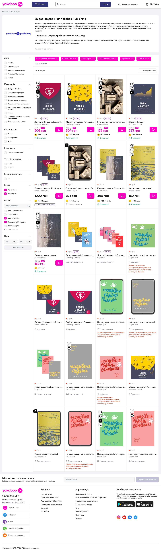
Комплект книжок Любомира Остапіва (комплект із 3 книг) (49, 188)
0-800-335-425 (10, 496)
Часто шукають (82, 512)
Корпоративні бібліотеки (51, 501)
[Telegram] (135, 517)
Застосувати (18, 247)
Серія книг (80, 515)
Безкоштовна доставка (46, 204)
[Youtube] (124, 517)
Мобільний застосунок (129, 489)
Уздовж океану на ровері (140, 188)
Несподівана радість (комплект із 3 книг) (49, 387)
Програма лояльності (50, 497)
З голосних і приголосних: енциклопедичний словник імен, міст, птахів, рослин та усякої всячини (111, 122)
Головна (5, 11)
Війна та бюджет (136, 122)
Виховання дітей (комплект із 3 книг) (80, 255)
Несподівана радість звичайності (143, 322)
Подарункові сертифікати (87, 501)
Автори (79, 519)
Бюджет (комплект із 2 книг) (48, 322)
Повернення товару (84, 504)
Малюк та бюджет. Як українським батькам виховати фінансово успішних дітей (80, 122)
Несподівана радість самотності (111, 387)
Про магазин (46, 494)
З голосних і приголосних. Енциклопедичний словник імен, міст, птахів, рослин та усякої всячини (80, 188)
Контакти (45, 512)
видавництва (15, 11)
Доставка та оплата (84, 494)
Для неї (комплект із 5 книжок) (111, 255)
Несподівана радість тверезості (143, 255)
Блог (78, 508)
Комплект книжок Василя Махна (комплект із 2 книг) (111, 188)
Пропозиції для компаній (51, 504)
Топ (45, 118)
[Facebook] (130, 517)
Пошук (105, 4)
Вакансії (44, 508)
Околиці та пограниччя (45, 255)
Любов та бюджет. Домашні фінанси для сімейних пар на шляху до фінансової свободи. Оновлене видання (80, 322)
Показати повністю (42, 49)
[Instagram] (118, 517)
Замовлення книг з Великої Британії (91, 497)
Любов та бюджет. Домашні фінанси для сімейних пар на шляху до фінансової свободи (49, 122)
